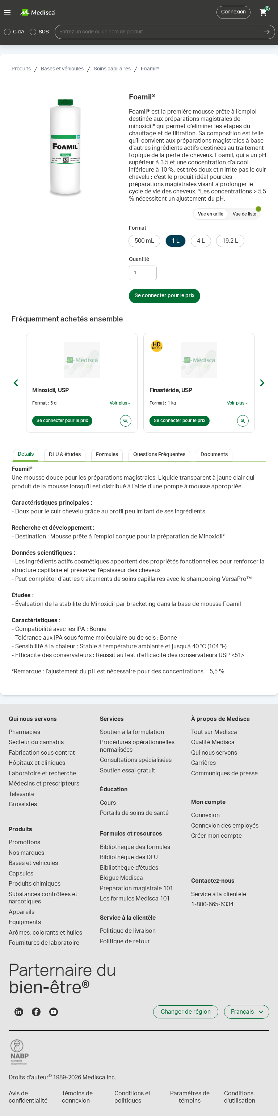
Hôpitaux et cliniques (37, 763)
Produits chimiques (34, 884)
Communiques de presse (224, 773)
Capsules (21, 874)
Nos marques (26, 853)
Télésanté (21, 794)
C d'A (18, 31)
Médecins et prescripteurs (44, 784)
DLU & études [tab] (65, 454)
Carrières (203, 763)
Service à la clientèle (218, 894)
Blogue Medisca (121, 878)
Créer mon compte (216, 836)
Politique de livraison (128, 931)
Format (137, 228)
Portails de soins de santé (134, 813)
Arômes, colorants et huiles (45, 933)
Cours (108, 803)
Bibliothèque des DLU (129, 857)
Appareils (21, 912)
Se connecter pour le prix (164, 295)
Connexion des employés (224, 826)
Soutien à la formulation (132, 732)
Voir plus (120, 403)
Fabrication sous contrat (42, 753)
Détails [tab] (26, 454)
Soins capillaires (112, 68)
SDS (44, 31)
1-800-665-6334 (212, 904)
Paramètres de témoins (190, 1097)
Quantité (139, 259)
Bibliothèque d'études (129, 868)
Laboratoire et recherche (42, 773)
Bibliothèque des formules (135, 847)
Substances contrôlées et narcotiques (44, 897)
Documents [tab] (214, 454)
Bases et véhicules (62, 68)
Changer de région (186, 1012)
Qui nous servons (214, 753)
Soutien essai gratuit (127, 771)
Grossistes (23, 804)
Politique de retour (125, 941)
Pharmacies (24, 732)
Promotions (24, 842)
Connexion (233, 12)
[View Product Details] (125, 421)
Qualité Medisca (213, 742)
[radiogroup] (26, 32)
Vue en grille (210, 214)
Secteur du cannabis (36, 742)
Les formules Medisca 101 (135, 899)
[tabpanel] (139, 574)
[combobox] (157, 32)
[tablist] (139, 454)
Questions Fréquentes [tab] (159, 454)
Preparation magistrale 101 (136, 888)
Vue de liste (244, 214)
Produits (21, 68)
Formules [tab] (107, 454)
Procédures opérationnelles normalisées (138, 745)
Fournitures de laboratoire (44, 943)
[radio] (7, 32)
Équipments (25, 922)
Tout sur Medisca (214, 732)
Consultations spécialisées (136, 760)
